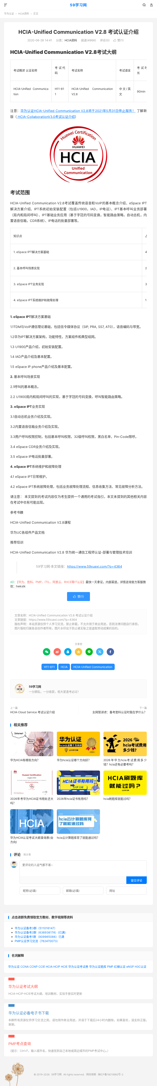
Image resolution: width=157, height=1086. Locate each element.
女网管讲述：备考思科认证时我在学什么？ (119, 712)
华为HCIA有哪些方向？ (25, 760)
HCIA (64, 667)
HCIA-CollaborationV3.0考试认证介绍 (46, 117)
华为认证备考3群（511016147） (36, 928)
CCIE (41, 966)
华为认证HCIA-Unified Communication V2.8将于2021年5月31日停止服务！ (78, 111)
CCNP (33, 966)
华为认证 (9, 13)
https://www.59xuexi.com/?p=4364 (94, 566)
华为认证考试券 (78, 966)
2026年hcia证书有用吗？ (73, 798)
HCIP (56, 966)
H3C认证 (140, 966)
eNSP (130, 966)
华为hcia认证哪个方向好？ (74, 760)
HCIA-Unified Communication (92, 667)
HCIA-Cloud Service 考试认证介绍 (32, 712)
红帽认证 (120, 966)
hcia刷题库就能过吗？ (117, 798)
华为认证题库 (97, 966)
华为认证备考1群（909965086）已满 (39, 936)
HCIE (64, 966)
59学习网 (78, 5)
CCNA (24, 966)
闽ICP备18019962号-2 (110, 1074)
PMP (110, 966)
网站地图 (91, 1074)
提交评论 (136, 880)
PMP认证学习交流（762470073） (37, 941)
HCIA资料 (23, 13)
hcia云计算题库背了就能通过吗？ (78, 837)
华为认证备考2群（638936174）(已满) (40, 932)
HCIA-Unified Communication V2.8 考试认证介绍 (78, 32)
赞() (118, 40)
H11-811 (49, 667)
